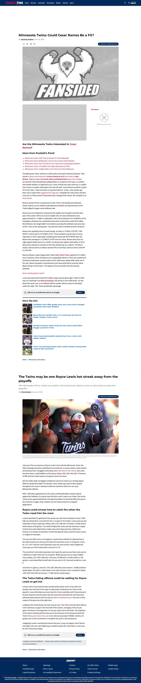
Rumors (33, 3)
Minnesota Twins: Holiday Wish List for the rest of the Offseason (49, 169)
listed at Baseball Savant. (63, 598)
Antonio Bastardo (53, 176)
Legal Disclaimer (29, 672)
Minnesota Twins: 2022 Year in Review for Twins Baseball (47, 158)
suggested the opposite (49, 193)
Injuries (65, 3)
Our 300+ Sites (93, 665)
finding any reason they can (38, 616)
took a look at (69, 176)
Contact (72, 665)
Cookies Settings (93, 672)
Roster (58, 3)
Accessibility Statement (52, 672)
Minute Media (12, 677)
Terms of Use (92, 669)
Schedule (41, 3)
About (25, 665)
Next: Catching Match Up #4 (33, 273)
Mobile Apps (113, 665)
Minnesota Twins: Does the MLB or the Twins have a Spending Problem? (52, 164)
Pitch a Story (48, 669)
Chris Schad (26, 392)
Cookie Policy (113, 669)
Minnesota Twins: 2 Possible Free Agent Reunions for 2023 (47, 166)
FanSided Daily (28, 669)
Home (24, 360)
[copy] (34, 44)
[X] (129, 3)
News (27, 3)
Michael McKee (27, 39)
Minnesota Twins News (37, 360)
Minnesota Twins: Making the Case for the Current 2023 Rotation (50, 161)
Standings (50, 3)
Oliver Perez (64, 255)
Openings (46, 665)
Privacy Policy (74, 669)
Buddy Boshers (62, 179)
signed (38, 179)
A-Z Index (72, 672)
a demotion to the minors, (67, 471)
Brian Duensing (47, 281)
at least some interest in (37, 176)
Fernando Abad (47, 179)
